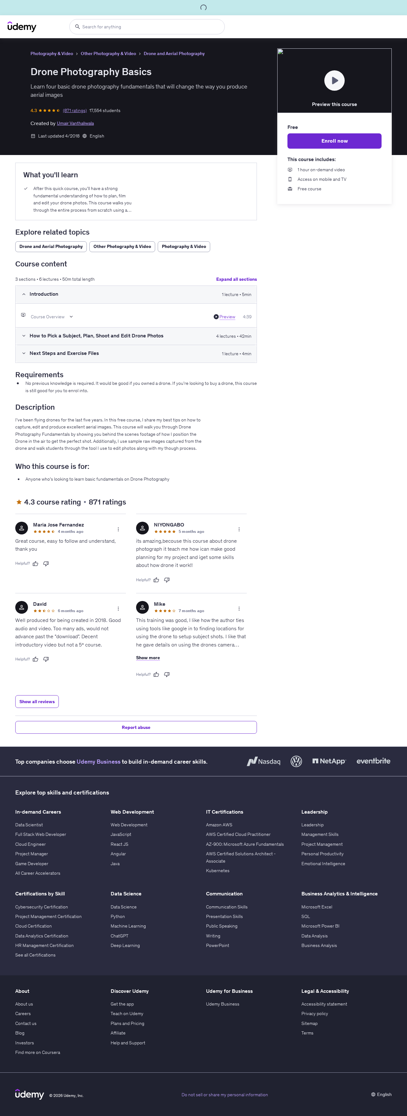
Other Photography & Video (108, 53)
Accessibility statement (324, 1004)
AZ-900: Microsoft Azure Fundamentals (245, 844)
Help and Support (128, 1043)
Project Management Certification (48, 916)
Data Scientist (29, 825)
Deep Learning (125, 945)
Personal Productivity (322, 854)
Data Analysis (314, 936)
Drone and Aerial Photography (174, 53)
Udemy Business (99, 761)
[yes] (35, 563)
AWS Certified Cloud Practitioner (238, 834)
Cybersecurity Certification (41, 907)
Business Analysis (319, 945)
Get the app (122, 1004)
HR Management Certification (44, 945)
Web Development (129, 825)
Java (115, 863)
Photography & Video (52, 53)
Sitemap (309, 1023)
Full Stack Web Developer (40, 834)
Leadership (312, 825)
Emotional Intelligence (323, 863)
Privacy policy (314, 1013)
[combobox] (147, 26)
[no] (46, 563)
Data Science (124, 907)
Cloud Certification (33, 926)
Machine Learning (128, 926)
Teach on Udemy (127, 1013)
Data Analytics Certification (41, 936)
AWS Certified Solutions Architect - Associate (241, 857)
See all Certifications (35, 955)
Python (118, 916)
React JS (119, 844)
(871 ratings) (75, 110)
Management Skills (320, 834)
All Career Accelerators (37, 873)
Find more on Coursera (37, 1052)
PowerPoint (217, 945)
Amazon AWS (219, 825)
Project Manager (31, 854)
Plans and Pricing (127, 1023)
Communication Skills (227, 907)
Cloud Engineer (30, 844)
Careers (23, 1013)
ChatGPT (119, 936)
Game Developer (31, 863)
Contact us (26, 1023)
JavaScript (121, 834)
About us (24, 1004)
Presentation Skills (224, 916)
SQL (305, 916)
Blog (19, 1033)
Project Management (322, 844)
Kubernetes (218, 870)
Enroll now (334, 141)
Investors (24, 1043)
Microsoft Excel (316, 907)
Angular (118, 854)
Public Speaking (222, 926)
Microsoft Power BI (320, 926)
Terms (307, 1033)
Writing (213, 936)
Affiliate (118, 1033)
